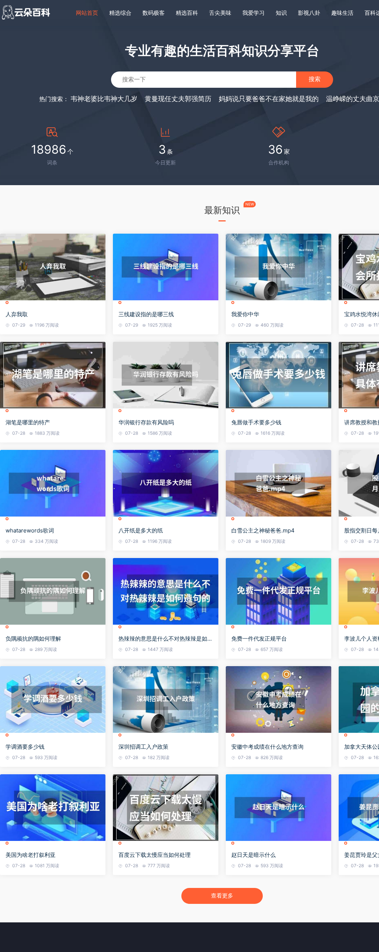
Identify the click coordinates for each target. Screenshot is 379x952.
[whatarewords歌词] (52, 483)
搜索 (315, 79)
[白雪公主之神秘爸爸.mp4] (278, 483)
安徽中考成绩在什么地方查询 (267, 746)
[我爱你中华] (278, 267)
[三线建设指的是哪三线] (165, 267)
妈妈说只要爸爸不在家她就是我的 (269, 99)
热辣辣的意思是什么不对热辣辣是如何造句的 (165, 638)
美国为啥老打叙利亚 (31, 854)
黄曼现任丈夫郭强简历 (178, 99)
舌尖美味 (220, 12)
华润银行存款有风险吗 (146, 422)
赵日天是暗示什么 (253, 854)
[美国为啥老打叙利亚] (52, 807)
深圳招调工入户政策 (143, 746)
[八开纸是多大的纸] (165, 483)
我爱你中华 (245, 314)
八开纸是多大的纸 (140, 530)
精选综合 (120, 12)
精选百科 (187, 12)
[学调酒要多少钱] (52, 699)
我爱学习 (253, 12)
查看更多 (222, 895)
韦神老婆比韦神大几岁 (104, 99)
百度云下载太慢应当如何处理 (154, 854)
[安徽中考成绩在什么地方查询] (278, 699)
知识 (281, 12)
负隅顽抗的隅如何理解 (33, 638)
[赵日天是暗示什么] (278, 807)
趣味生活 (342, 12)
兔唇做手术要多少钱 (256, 422)
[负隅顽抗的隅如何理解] (52, 591)
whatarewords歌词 (30, 530)
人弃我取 (17, 314)
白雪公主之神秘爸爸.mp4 (263, 530)
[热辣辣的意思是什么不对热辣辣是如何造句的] (165, 591)
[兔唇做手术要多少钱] (278, 375)
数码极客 (153, 12)
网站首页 (87, 12)
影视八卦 (309, 12)
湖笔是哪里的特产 (28, 422)
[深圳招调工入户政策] (165, 699)
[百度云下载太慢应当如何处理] (165, 807)
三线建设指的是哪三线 (146, 314)
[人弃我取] (52, 267)
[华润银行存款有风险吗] (165, 375)
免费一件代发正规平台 (259, 638)
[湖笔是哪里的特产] (52, 375)
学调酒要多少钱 (25, 746)
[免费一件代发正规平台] (278, 591)
